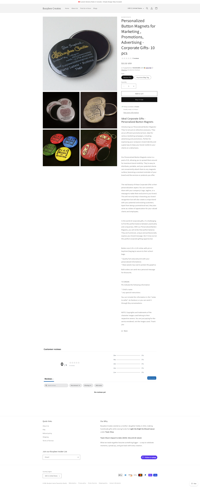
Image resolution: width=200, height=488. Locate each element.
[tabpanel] (100, 399)
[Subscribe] (78, 457)
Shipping (124, 70)
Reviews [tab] (49, 378)
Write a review (151, 378)
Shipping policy (103, 483)
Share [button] (126, 331)
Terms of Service (48, 441)
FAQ (44, 430)
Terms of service (92, 483)
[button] (147, 8)
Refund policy (47, 433)
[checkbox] (98, 385)
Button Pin (127, 77)
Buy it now (139, 100)
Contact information (115, 483)
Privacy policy (82, 483)
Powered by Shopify (61, 483)
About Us (46, 426)
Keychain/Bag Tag (143, 77)
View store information (131, 112)
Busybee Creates (51, 483)
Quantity (124, 82)
